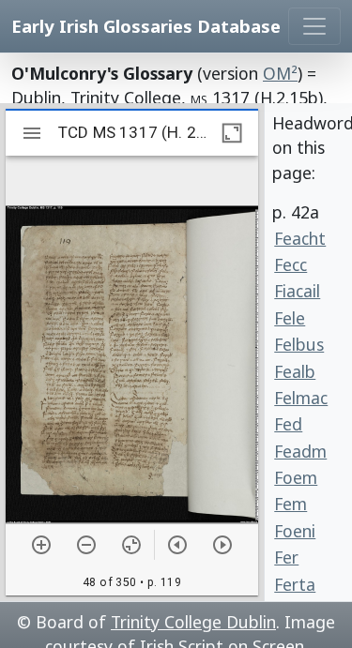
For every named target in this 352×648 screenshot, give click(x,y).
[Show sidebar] (31, 133)
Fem (290, 503)
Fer (286, 557)
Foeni (294, 531)
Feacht (300, 238)
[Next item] (222, 544)
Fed (288, 424)
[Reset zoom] (131, 544)
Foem (295, 477)
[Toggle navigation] (314, 26)
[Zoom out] (86, 544)
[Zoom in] (41, 544)
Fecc (290, 264)
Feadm (300, 451)
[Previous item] (177, 544)
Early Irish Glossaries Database (146, 26)
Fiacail (297, 290)
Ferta (294, 584)
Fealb (294, 371)
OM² (280, 73)
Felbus (299, 344)
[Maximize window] (231, 133)
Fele (289, 318)
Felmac (301, 397)
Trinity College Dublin (193, 621)
